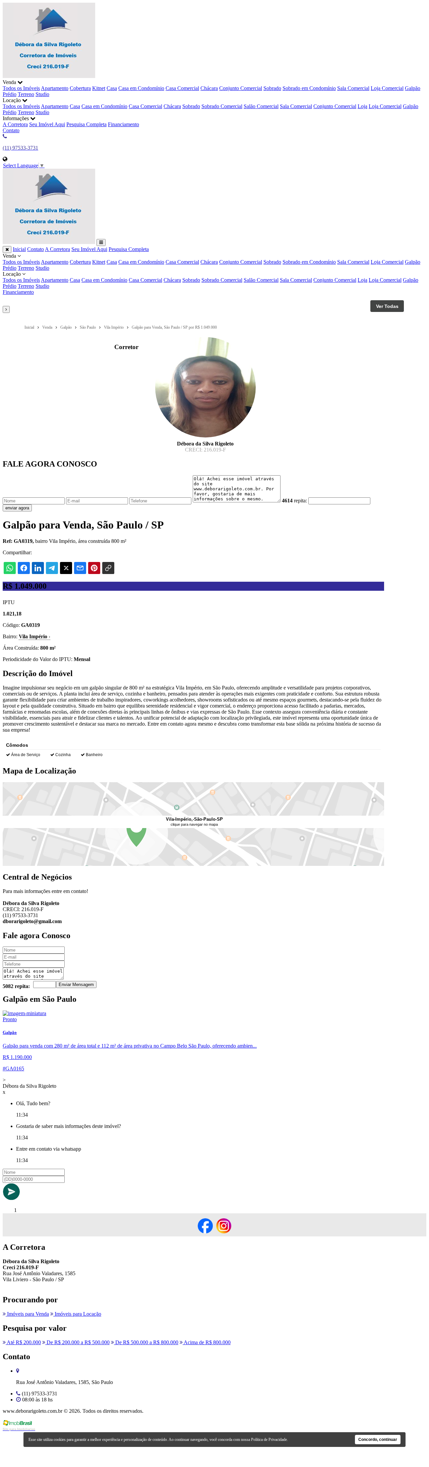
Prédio (9, 94)
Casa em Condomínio (141, 88)
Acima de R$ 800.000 (207, 1342)
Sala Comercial (353, 88)
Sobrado (272, 88)
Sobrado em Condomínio (309, 88)
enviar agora (17, 507)
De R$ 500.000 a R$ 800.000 (146, 1342)
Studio (42, 94)
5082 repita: (16, 986)
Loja (362, 106)
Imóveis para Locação (77, 1314)
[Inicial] (49, 76)
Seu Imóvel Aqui (47, 124)
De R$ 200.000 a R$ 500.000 (77, 1342)
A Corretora (15, 124)
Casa (112, 88)
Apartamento (54, 88)
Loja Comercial (387, 88)
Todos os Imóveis (21, 88)
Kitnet (98, 88)
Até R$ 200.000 (23, 1342)
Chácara (209, 88)
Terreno (26, 94)
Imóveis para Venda (27, 1314)
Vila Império (34, 636)
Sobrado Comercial (221, 106)
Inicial (19, 249)
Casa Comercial (182, 88)
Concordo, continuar (377, 1439)
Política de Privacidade (269, 1439)
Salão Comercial (261, 106)
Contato (11, 130)
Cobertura (80, 88)
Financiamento (123, 124)
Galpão (412, 88)
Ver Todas (387, 306)
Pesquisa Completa (86, 124)
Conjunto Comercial (240, 88)
